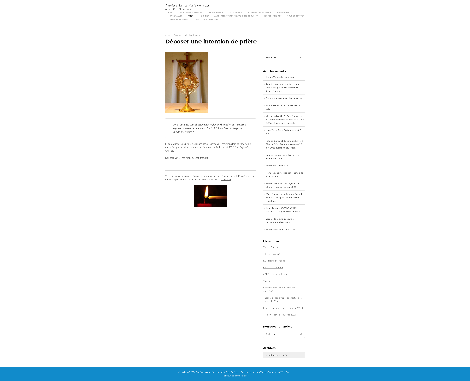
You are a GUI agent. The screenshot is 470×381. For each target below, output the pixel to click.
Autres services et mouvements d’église (235, 16)
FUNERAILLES (176, 16)
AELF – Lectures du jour (275, 274)
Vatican (267, 281)
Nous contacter (295, 16)
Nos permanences (273, 16)
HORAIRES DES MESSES (258, 12)
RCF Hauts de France (274, 260)
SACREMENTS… (284, 12)
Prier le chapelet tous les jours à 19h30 (283, 308)
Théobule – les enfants (275, 297)
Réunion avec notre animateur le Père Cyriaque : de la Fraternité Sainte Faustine (283, 87)
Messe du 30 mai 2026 (277, 165)
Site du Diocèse (271, 247)
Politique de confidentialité (236, 375)
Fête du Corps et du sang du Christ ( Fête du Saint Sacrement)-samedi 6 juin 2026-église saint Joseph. (284, 144)
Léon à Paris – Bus (179, 19)
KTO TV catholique (273, 267)
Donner (205, 16)
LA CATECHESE (214, 12)
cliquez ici (226, 179)
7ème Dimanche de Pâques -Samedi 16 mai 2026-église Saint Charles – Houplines (284, 197)
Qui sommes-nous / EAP (190, 12)
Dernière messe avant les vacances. (284, 98)
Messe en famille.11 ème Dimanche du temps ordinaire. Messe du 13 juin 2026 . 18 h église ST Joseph (285, 119)
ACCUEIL (170, 12)
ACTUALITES (234, 12)
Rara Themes (261, 372)
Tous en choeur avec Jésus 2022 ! (280, 314)
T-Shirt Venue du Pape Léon (207, 19)
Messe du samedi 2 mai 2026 (280, 229)
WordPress (286, 372)
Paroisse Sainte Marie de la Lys (187, 5)
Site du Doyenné (271, 254)
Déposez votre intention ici (179, 157)
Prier (190, 16)
